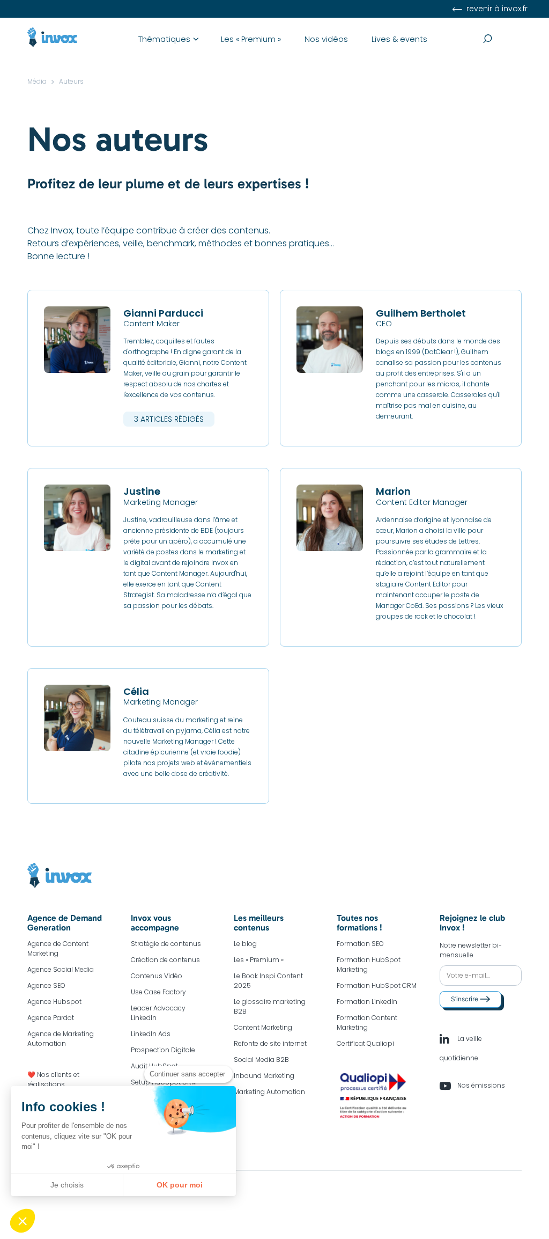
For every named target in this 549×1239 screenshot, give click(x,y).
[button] (22, 1221)
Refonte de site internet (270, 1043)
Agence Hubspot (54, 1001)
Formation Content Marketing (367, 1022)
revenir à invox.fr (496, 8)
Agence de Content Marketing (57, 948)
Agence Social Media (60, 969)
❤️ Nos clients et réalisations (53, 1079)
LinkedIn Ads (150, 1033)
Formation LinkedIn (367, 1001)
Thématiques (164, 39)
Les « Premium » (251, 39)
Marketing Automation (269, 1091)
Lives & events (399, 39)
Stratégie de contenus (166, 943)
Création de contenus (165, 959)
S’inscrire (465, 999)
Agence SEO (46, 985)
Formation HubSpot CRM (377, 985)
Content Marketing (263, 1027)
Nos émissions (480, 1085)
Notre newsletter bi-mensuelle (471, 950)
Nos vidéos (326, 39)
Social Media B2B (261, 1059)
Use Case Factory (158, 991)
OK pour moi (180, 1185)
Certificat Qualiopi (365, 1043)
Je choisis (67, 1185)
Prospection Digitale (163, 1049)
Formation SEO (360, 943)
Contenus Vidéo (156, 975)
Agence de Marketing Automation (60, 1038)
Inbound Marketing (264, 1075)
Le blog (245, 943)
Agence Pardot (50, 1017)
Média (37, 81)
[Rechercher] (502, 39)
